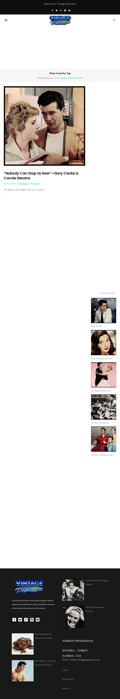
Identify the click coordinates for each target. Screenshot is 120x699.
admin (37, 183)
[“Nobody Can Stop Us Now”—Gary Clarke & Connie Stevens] (44, 126)
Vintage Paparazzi (45, 78)
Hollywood (24, 183)
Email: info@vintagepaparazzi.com (81, 659)
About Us (66, 688)
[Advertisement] (60, 46)
